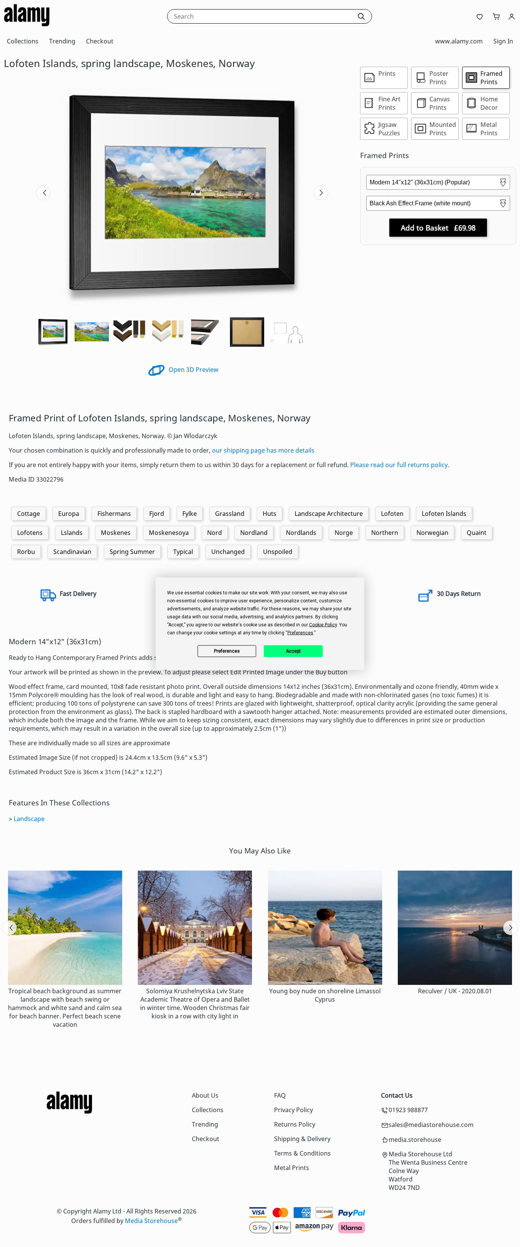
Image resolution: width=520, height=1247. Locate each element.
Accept (293, 651)
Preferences (227, 651)
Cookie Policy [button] (323, 624)
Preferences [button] (300, 632)
